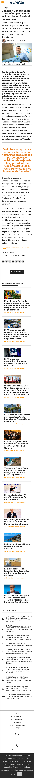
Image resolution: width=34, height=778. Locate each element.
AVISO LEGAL (17, 714)
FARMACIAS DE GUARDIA (17, 725)
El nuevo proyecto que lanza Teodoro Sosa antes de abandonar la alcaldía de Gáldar (16, 572)
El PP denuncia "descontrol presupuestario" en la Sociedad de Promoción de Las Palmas (17, 418)
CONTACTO (17, 728)
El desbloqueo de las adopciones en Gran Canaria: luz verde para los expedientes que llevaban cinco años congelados (19, 628)
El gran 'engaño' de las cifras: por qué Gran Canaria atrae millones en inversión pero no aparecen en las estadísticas (19, 618)
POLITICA (22, 255)
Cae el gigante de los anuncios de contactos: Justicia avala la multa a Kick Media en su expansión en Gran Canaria (19, 660)
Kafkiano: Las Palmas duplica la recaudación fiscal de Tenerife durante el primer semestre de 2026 (18, 688)
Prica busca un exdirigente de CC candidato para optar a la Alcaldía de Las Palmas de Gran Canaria (17, 598)
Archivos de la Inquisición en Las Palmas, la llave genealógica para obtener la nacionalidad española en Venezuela (18, 670)
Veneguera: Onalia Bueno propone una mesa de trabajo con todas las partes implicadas (16, 471)
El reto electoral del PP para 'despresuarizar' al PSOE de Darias (15, 497)
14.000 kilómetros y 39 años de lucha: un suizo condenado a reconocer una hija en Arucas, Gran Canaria (18, 679)
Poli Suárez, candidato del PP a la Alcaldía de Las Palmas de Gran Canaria (16, 522)
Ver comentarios (17, 272)
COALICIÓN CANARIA (8, 252)
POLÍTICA (5, 8)
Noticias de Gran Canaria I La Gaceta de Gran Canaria (15, 247)
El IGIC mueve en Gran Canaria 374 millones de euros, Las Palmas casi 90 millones (19, 696)
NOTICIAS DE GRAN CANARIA (10, 255)
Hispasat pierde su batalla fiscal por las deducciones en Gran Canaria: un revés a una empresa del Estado (19, 651)
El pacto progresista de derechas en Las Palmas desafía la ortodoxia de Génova (16, 444)
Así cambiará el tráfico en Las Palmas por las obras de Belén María (19, 644)
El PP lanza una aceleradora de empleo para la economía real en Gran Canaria (16, 362)
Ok (20, 774)
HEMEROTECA (17, 722)
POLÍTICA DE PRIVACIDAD (17, 716)
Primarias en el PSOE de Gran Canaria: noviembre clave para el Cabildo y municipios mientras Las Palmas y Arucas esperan (16, 390)
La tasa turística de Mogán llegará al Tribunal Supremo (17, 546)
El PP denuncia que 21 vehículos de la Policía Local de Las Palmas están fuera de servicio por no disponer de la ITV (17, 334)
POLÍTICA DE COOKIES (17, 719)
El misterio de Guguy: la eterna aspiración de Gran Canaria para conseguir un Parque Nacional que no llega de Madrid (17, 305)
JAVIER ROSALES (11, 40)
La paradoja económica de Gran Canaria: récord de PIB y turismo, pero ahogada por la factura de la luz (19, 637)
